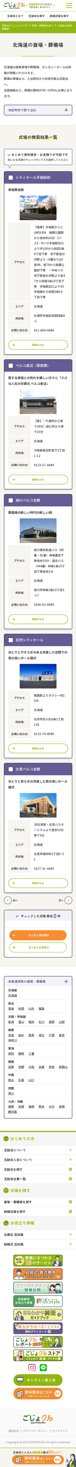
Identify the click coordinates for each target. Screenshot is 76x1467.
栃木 (21, 1035)
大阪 (31, 1067)
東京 (62, 1035)
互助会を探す (13, 1169)
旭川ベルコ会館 (28, 500)
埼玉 (41, 1035)
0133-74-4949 (44, 734)
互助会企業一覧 (15, 1179)
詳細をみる (38, 344)
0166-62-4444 (44, 604)
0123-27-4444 (44, 465)
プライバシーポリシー (35, 1431)
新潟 (11, 1022)
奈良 (52, 1067)
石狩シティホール (29, 639)
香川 (11, 1093)
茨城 (11, 1035)
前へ (15, 900)
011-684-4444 (44, 330)
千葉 (52, 1035)
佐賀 (21, 1106)
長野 (52, 1022)
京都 (21, 1067)
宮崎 (62, 1106)
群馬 (31, 1035)
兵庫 (41, 1067)
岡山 (11, 1080)
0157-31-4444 (44, 868)
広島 (21, 1080)
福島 (41, 1008)
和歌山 (63, 1067)
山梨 (62, 1022)
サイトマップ (59, 1431)
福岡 (11, 1106)
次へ (61, 900)
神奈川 (12, 1040)
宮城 (11, 1008)
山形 (31, 1008)
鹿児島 (12, 1111)
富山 (21, 1022)
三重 (31, 1053)
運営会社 (14, 1431)
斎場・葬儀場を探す (42, 25)
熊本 (41, 1106)
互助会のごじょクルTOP (15, 25)
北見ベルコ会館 (28, 768)
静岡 (21, 1053)
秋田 (21, 1008)
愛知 (11, 1053)
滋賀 (11, 1067)
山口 (31, 1080)
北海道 (12, 995)
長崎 (31, 1106)
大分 (52, 1106)
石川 (41, 1022)
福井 (31, 1022)
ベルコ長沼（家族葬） (33, 365)
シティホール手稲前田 (33, 177)
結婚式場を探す (15, 1211)
